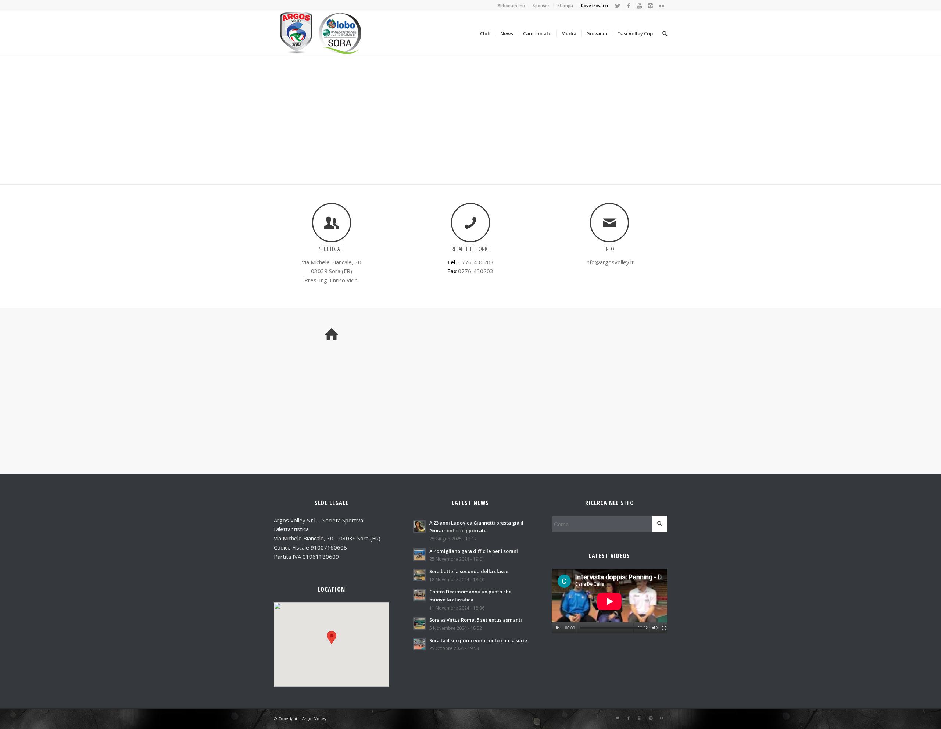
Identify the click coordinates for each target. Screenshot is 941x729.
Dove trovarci (594, 5)
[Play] (557, 628)
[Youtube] (639, 5)
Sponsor (541, 5)
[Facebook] (628, 5)
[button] (331, 637)
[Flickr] (661, 5)
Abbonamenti (511, 5)
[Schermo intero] (664, 628)
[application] (609, 601)
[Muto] (655, 628)
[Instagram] (650, 5)
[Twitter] (617, 5)
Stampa (565, 5)
